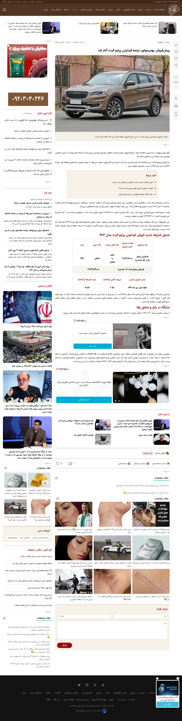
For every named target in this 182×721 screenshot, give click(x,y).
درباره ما (25, 1)
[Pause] (115, 401)
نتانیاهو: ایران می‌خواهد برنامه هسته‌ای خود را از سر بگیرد (28, 232)
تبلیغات (32, 1)
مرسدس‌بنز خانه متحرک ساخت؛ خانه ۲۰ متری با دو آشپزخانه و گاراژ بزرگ (28, 596)
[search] (4, 10)
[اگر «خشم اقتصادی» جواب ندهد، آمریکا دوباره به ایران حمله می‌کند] (167, 28)
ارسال (64, 645)
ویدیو (110, 9)
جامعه (66, 9)
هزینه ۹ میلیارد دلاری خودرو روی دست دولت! (136, 188)
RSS (4, 1)
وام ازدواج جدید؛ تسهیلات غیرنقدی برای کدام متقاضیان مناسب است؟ (75, 422)
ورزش (140, 9)
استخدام (40, 1)
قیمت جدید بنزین (145, 435)
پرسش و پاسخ (83, 699)
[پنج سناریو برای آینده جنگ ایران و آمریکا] (27, 307)
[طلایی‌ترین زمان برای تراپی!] (109, 28)
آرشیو (10, 1)
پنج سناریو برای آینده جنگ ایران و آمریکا (36, 326)
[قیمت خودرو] (176, 106)
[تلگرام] (79, 685)
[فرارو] (173, 9)
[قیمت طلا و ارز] (176, 98)
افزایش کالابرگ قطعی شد (83, 435)
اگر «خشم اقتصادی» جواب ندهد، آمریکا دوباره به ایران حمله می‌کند (140, 25)
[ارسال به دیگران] (176, 58)
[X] (95, 685)
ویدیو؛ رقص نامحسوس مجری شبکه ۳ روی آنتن (28, 250)
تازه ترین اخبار (44, 113)
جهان (46, 9)
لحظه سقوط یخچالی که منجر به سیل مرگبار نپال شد (32, 563)
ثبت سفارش (84, 400)
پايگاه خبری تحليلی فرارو (86, 705)
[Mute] (119, 401)
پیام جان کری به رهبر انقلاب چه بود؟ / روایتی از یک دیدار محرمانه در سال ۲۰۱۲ (28, 268)
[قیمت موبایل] (176, 115)
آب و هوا (57, 699)
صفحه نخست (159, 9)
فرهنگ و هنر (56, 9)
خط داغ (48, 193)
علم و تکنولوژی (129, 9)
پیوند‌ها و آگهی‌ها (99, 699)
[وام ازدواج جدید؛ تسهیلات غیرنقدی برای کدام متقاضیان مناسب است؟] (103, 424)
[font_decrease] (176, 86)
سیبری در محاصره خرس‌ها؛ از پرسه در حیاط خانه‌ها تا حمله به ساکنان (28, 215)
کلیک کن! (167, 704)
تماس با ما (17, 1)
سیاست (148, 9)
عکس (118, 9)
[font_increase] (176, 77)
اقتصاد (74, 9)
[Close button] (178, 678)
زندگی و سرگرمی (86, 9)
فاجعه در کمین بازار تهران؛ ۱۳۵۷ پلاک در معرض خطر (32, 366)
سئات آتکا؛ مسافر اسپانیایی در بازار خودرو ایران (136, 194)
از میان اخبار (164, 414)
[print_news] (176, 52)
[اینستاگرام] (87, 685)
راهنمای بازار (101, 9)
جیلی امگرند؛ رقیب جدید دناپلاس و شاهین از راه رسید (132, 182)
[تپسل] (74, 320)
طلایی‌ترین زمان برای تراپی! (89, 23)
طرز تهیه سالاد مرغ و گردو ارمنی (39, 588)
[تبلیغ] (28, 99)
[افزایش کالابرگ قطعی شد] (103, 439)
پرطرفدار (27, 113)
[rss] (103, 685)
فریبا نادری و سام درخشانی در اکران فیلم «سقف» (33, 605)
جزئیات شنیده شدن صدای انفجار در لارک (31, 131)
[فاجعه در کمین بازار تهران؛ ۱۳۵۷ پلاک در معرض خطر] (27, 347)
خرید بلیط (92, 346)
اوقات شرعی (69, 699)
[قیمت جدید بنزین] (162, 439)
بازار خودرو (147, 453)
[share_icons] (176, 65)
